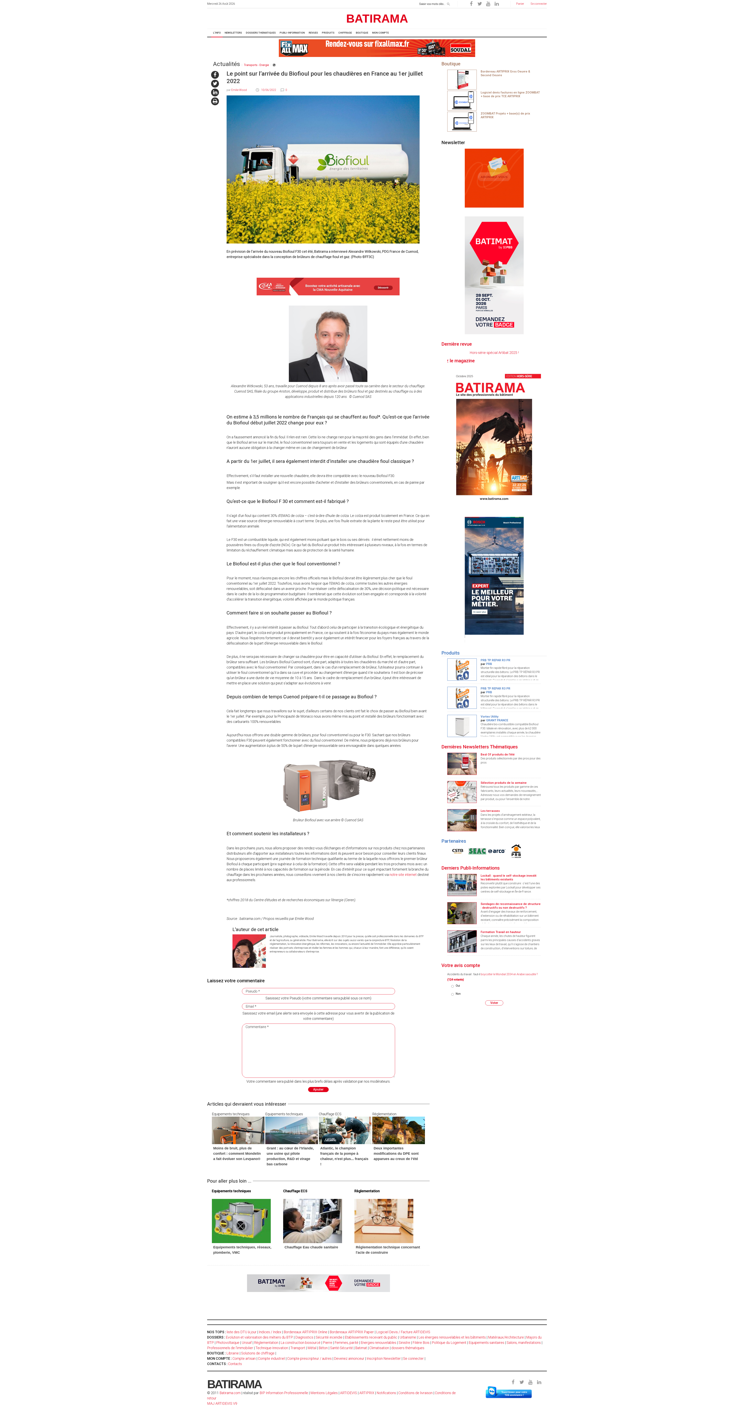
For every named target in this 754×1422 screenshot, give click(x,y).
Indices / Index (270, 1332)
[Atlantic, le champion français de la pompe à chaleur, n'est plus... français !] (345, 1130)
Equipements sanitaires (486, 1343)
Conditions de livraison (415, 1393)
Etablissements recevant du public (371, 1337)
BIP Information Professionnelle (284, 1393)
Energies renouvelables (378, 1343)
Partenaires (453, 841)
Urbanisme (408, 1337)
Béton (323, 1348)
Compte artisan (244, 1358)
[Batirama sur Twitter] (480, 4)
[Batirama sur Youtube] (488, 4)
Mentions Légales (324, 1393)
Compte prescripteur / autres (309, 1358)
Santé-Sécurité (341, 1348)
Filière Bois (421, 1343)
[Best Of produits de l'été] (462, 763)
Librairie (232, 1353)
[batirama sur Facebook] (215, 75)
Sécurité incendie (329, 1337)
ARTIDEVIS (348, 1393)
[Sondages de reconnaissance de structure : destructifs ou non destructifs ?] (462, 913)
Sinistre (404, 1343)
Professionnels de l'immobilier (230, 1348)
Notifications (387, 1393)
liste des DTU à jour (241, 1332)
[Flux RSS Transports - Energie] (274, 65)
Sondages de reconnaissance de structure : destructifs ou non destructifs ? (511, 905)
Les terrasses (490, 811)
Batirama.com (230, 1393)
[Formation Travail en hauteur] (462, 941)
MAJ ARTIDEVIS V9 (222, 1403)
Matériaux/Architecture (506, 1337)
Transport (297, 1348)
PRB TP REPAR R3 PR (495, 660)
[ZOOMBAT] (462, 100)
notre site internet (403, 875)
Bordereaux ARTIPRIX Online (305, 1332)
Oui (458, 985)
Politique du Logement (449, 1343)
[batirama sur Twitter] (215, 84)
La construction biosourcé (300, 1343)
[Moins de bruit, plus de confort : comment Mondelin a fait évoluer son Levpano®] (238, 1130)
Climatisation (379, 1348)
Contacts (235, 1364)
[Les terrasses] (462, 820)
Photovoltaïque (227, 1343)
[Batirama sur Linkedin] (497, 4)
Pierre (327, 1343)
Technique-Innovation (271, 1348)
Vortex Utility (489, 716)
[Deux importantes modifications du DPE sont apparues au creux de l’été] (398, 1130)
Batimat (361, 1348)
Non (458, 993)
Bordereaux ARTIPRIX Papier (352, 1332)
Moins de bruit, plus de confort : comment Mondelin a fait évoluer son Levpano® (237, 1153)
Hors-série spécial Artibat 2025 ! (494, 353)
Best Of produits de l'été (498, 754)
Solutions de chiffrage (258, 1353)
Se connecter (413, 1358)
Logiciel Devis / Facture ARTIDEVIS (403, 1332)
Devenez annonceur (349, 1358)
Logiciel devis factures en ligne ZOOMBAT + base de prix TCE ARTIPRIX (510, 94)
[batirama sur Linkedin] (215, 92)
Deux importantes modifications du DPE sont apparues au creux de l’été (396, 1153)
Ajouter (318, 1089)
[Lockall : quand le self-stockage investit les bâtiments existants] (462, 885)
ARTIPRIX (366, 1393)
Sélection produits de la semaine (504, 783)
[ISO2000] (457, 851)
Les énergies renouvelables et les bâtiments (452, 1337)
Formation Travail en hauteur (501, 932)
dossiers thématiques (407, 1348)
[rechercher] (448, 3)
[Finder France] (476, 851)
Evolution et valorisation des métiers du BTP (259, 1337)
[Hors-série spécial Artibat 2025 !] (494, 436)
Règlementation (266, 1343)
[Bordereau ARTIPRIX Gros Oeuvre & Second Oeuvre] (462, 79)
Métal (311, 1348)
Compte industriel (271, 1358)
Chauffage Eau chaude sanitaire (311, 1247)
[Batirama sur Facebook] (471, 4)
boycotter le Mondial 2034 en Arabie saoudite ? (509, 974)
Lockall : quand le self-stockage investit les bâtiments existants (508, 877)
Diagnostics (304, 1337)
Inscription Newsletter (384, 1358)
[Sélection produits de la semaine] (462, 792)
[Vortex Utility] (462, 725)
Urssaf (247, 1343)
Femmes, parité (346, 1343)
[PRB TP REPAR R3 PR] (462, 669)
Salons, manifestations (524, 1343)
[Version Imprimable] (215, 101)
